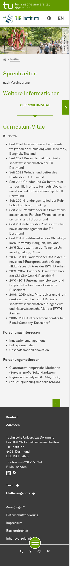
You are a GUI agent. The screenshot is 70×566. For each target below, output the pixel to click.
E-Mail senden (16, 467)
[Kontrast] (49, 18)
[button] (66, 107)
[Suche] (21, 551)
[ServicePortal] (39, 551)
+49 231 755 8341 (30, 462)
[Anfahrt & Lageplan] (30, 551)
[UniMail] (48, 551)
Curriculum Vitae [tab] (35, 105)
